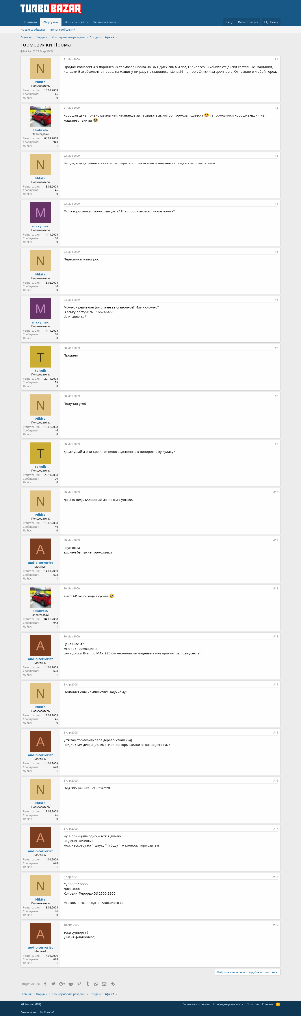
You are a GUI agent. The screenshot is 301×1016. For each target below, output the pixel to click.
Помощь (253, 1004)
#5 (276, 252)
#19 (275, 925)
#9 (276, 444)
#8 (276, 396)
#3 (276, 156)
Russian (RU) (32, 1004)
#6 (276, 300)
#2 (276, 108)
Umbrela (40, 130)
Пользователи (104, 22)
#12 (275, 588)
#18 (275, 877)
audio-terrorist (40, 562)
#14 (275, 684)
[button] (87, 22)
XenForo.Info (47, 1012)
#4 (276, 204)
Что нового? (75, 22)
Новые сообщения (33, 30)
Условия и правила (196, 1004)
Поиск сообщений (62, 30)
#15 (275, 732)
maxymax (40, 226)
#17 (275, 828)
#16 (275, 780)
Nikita (27, 51)
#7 (276, 348)
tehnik (40, 370)
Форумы (50, 22)
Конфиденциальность (228, 1004)
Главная (30, 22)
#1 (276, 59)
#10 (275, 492)
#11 (275, 540)
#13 (275, 636)
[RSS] (278, 1004)
